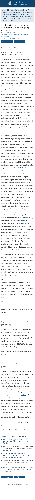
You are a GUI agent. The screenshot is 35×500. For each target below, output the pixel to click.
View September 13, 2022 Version (17, 456)
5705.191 (10, 291)
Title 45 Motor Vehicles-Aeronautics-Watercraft (15, 35)
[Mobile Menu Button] (2, 3)
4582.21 (20, 168)
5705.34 (23, 395)
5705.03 (22, 263)
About (26, 485)
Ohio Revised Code (8, 32)
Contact (19, 485)
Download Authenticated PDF (13, 55)
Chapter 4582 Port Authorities (15, 39)
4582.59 (28, 168)
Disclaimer (10, 485)
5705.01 (20, 423)
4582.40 (23, 221)
